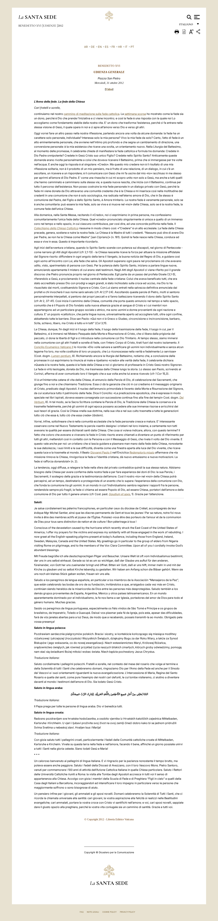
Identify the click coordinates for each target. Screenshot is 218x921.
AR (86, 46)
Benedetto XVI (30, 25)
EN (100, 46)
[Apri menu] (196, 17)
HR (120, 46)
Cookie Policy (109, 912)
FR (113, 46)
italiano (187, 25)
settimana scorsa (135, 114)
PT (132, 46)
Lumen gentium (61, 356)
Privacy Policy (127, 912)
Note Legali (93, 912)
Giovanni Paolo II (101, 452)
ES (106, 46)
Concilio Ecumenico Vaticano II (53, 347)
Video (109, 89)
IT (126, 46)
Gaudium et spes (119, 494)
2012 (60, 25)
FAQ (81, 912)
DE (93, 46)
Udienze (50, 25)
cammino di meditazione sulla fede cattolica (91, 114)
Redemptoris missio (141, 452)
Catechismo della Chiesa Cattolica (56, 228)
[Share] (198, 32)
